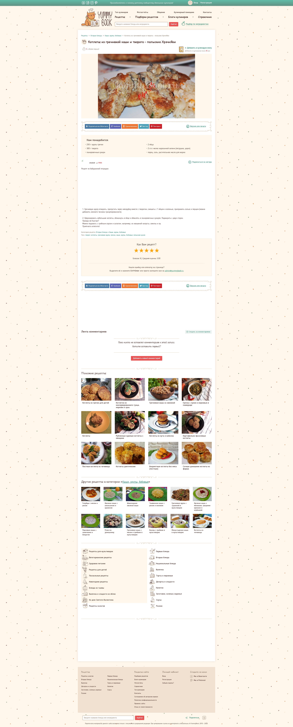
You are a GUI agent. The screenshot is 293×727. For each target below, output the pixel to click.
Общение (161, 12)
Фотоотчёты (142, 12)
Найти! (174, 24)
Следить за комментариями (199, 332)
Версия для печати (198, 126)
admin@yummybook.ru (174, 271)
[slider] (146, 250)
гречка (113, 235)
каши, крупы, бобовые (124, 235)
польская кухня (139, 235)
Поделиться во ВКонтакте (98, 126)
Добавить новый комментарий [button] (146, 358)
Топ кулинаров (121, 12)
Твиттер (145, 126)
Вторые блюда (101, 232)
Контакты (207, 12)
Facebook (117, 126)
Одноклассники (131, 126)
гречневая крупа (104, 235)
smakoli (92, 163)
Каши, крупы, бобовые (117, 232)
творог (87, 235)
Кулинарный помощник (184, 12)
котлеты (94, 235)
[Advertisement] (146, 189)
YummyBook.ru (96, 18)
